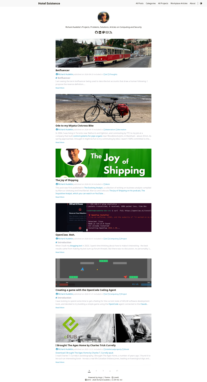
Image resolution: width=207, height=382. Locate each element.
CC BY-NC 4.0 (117, 380)
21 (117, 371)
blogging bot (76, 245)
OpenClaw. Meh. (65, 234)
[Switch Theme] (201, 3)
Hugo (100, 377)
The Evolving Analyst (93, 187)
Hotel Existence (49, 3)
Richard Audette (65, 74)
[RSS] (110, 32)
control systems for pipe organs (87, 136)
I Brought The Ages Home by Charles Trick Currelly (86, 345)
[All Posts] (103, 22)
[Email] (107, 32)
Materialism (110, 129)
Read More (60, 88)
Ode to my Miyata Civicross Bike (75, 125)
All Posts (140, 3)
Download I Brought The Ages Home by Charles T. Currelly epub (84, 352)
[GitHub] (96, 32)
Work (108, 184)
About (193, 3)
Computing (114, 239)
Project (124, 239)
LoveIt (116, 377)
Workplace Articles (179, 3)
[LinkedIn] (100, 32)
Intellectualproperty (114, 349)
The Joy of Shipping (67, 180)
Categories (151, 3)
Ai (106, 74)
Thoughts (113, 74)
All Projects (163, 3)
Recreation (122, 129)
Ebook (126, 349)
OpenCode (113, 304)
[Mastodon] (103, 32)
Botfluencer (63, 70)
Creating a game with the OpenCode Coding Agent (86, 290)
